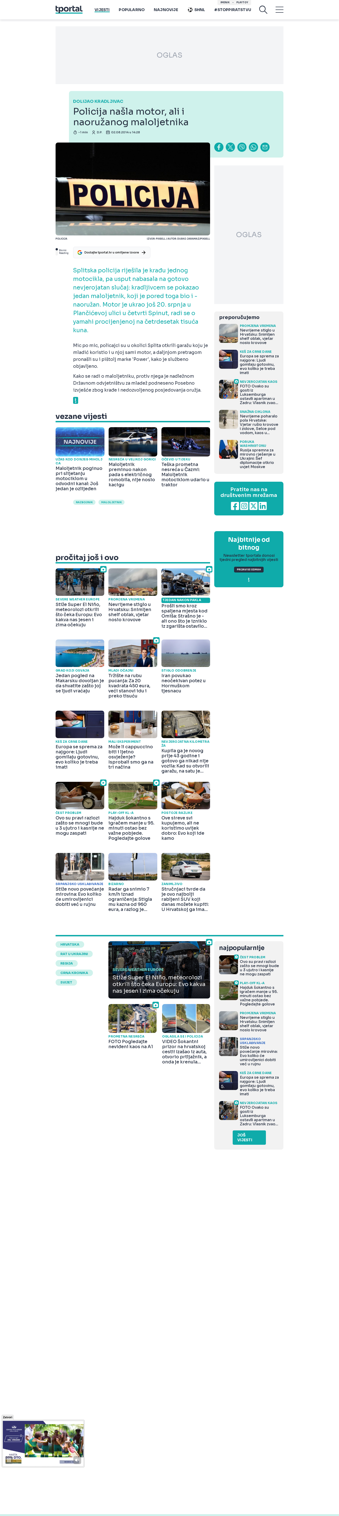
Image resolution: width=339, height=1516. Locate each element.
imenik (225, 2)
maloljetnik (111, 502)
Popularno (132, 9)
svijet (66, 982)
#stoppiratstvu (232, 9)
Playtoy (242, 2)
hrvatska (69, 944)
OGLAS (169, 55)
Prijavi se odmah (249, 569)
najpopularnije (241, 948)
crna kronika (74, 973)
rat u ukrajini (74, 954)
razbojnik (84, 502)
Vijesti (102, 9)
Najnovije (166, 9)
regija (66, 963)
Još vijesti (244, 1137)
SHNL (199, 9)
